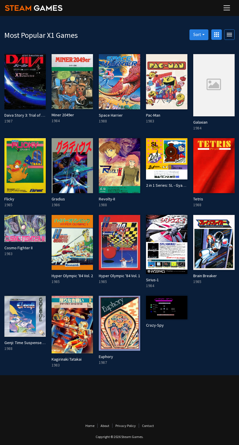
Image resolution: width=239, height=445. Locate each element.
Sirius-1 (152, 279)
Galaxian (200, 122)
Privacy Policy (125, 425)
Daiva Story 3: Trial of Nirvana (29, 115)
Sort (197, 34)
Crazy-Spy (155, 325)
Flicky (9, 199)
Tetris (198, 199)
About (105, 425)
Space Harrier (111, 115)
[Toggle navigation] (226, 8)
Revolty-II (107, 199)
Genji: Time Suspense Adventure (32, 342)
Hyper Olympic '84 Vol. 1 (119, 275)
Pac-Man (153, 115)
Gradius (58, 199)
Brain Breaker (205, 275)
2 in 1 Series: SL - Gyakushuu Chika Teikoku (182, 185)
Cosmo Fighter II (18, 247)
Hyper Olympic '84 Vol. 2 (72, 275)
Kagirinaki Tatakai (67, 359)
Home (89, 425)
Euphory (106, 356)
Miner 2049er (63, 115)
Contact (148, 425)
